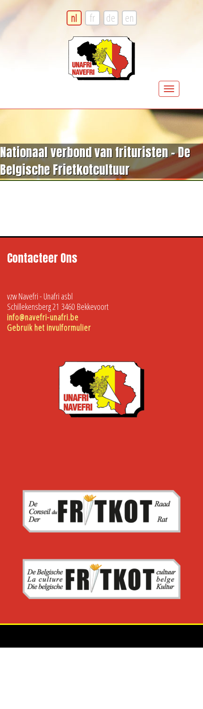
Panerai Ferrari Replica (106, 652)
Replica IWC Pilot (139, 641)
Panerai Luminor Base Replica (62, 663)
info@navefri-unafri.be (43, 317)
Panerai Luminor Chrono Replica (140, 663)
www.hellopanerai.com (130, 673)
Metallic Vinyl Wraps (45, 684)
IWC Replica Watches (31, 641)
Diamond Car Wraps (144, 684)
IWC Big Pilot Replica (52, 652)
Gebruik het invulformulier (49, 327)
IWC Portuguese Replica (87, 641)
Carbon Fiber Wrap (95, 684)
